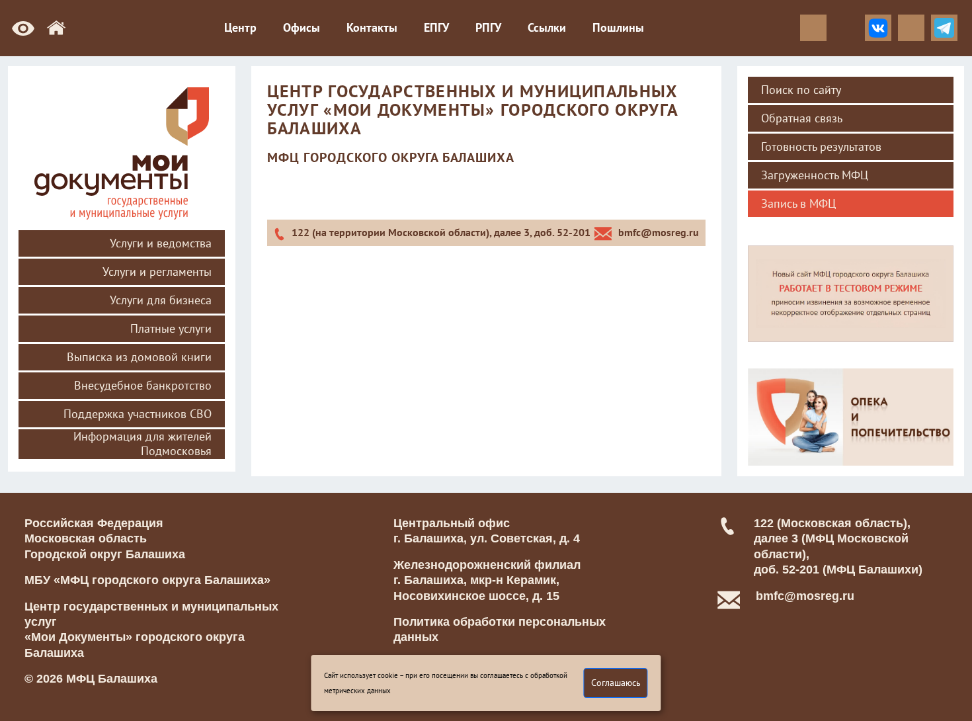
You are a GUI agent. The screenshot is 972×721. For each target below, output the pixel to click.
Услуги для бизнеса (161, 300)
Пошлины (618, 27)
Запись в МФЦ (798, 203)
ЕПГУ (436, 27)
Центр (240, 27)
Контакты (371, 27)
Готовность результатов (821, 147)
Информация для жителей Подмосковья (142, 443)
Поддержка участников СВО (137, 414)
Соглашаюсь (616, 683)
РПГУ (488, 27)
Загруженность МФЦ (814, 175)
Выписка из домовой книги (139, 357)
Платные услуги (171, 328)
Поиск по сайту (801, 90)
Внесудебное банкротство (143, 385)
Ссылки (547, 27)
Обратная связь (801, 118)
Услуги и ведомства (161, 243)
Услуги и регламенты (157, 272)
